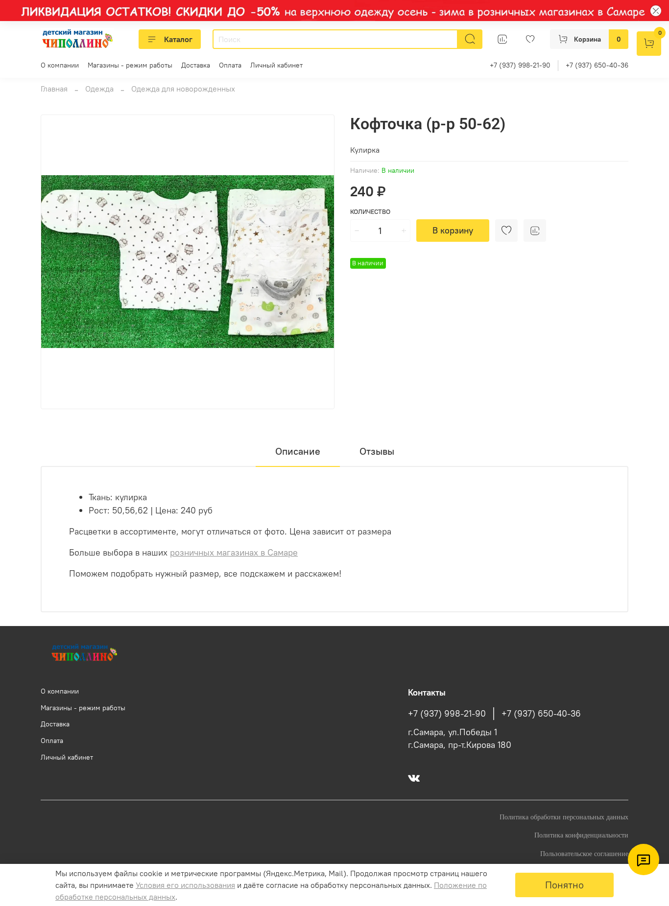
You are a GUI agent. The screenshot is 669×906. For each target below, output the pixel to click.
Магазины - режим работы (130, 65)
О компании (60, 65)
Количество (370, 211)
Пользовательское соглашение (584, 854)
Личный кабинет (276, 65)
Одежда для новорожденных (183, 88)
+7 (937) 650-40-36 (597, 65)
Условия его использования (185, 885)
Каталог (178, 39)
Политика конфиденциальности (581, 835)
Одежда (99, 88)
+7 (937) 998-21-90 (520, 65)
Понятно (564, 885)
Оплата (230, 65)
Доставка (195, 65)
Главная (54, 88)
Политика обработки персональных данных (564, 817)
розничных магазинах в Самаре (234, 552)
